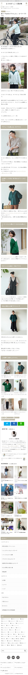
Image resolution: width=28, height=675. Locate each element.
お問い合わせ (4, 670)
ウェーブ (9, 625)
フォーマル (5, 634)
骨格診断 (4, 571)
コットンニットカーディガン (8, 256)
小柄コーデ (5, 643)
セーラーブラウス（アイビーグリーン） (14, 213)
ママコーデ (5, 636)
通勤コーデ (14, 645)
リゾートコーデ (12, 636)
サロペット (19, 627)
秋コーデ (4, 645)
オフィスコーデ (16, 625)
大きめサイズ (10, 640)
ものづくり (3, 11)
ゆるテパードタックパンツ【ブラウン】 (19, 413)
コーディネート (10, 417)
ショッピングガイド (5, 667)
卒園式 (18, 638)
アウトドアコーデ (20, 623)
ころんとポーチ (20, 621)
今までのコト (5, 597)
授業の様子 (17, 449)
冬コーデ (9, 638)
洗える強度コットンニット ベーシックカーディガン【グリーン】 (7, 394)
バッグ (3, 588)
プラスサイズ (21, 634)
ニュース (4, 584)
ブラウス (10, 634)
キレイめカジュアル (6, 627)
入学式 (4, 638)
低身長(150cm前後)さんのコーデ (9, 419)
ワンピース (19, 636)
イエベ (4, 625)
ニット (24, 632)
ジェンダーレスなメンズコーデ (9, 550)
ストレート (18, 629)
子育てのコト (5, 601)
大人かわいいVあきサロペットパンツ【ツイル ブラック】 (20, 393)
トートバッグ (11, 632)
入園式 (24, 636)
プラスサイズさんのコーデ (8, 559)
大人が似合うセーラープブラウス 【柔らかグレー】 (7, 376)
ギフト (13, 627)
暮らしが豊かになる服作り (13, 446)
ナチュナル (18, 632)
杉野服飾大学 (7, 449)
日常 (2, 593)
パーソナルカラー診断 (7, 554)
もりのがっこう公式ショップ (7, 663)
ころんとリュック (6, 623)
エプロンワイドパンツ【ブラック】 (7, 413)
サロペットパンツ (5, 297)
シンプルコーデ (5, 629)
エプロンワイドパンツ (10, 340)
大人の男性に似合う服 (7, 567)
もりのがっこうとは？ (20, 662)
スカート (12, 629)
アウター (13, 623)
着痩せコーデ (23, 643)
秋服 (9, 645)
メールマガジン (19, 667)
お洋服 (4, 417)
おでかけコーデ (12, 621)
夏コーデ (4, 640)
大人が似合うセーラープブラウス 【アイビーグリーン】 (20, 376)
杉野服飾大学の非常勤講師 (8, 610)
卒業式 (23, 638)
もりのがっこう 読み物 (14, 4)
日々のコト (5, 605)
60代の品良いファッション (8, 546)
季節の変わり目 (18, 640)
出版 (14, 638)
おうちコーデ (5, 621)
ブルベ (16, 634)
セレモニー (5, 632)
